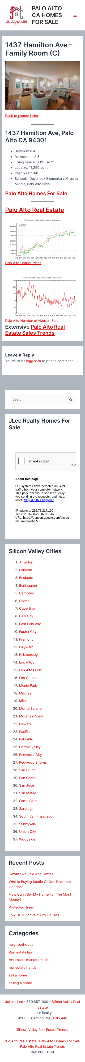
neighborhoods (21, 944)
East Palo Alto (30, 624)
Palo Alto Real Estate (34, 209)
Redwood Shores (33, 762)
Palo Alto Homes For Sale (36, 193)
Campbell (26, 593)
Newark (25, 724)
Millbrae (25, 693)
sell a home (18, 975)
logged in (33, 361)
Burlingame (28, 585)
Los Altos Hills (30, 670)
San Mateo (27, 793)
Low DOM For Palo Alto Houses (34, 915)
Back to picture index (22, 116)
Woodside (27, 839)
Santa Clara (28, 801)
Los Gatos (27, 678)
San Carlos (28, 778)
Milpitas (25, 701)
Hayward (26, 647)
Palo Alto (26, 739)
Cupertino (27, 608)
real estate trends (23, 967)
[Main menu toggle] (75, 15)
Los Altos (26, 662)
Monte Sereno (30, 708)
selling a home (20, 983)
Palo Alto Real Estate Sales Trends (35, 330)
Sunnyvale (27, 824)
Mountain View (31, 716)
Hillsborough (29, 655)
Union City (27, 831)
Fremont (26, 639)
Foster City (28, 632)
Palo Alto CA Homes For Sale (47, 15)
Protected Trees (21, 907)
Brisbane (26, 578)
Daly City (26, 616)
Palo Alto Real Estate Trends (42, 1046)
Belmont (25, 570)
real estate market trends (29, 960)
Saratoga (26, 809)
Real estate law (21, 952)
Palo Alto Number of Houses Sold (32, 321)
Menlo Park (28, 685)
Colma (24, 601)
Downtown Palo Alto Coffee (31, 874)
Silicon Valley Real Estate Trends (42, 1030)
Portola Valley (30, 747)
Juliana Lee (14, 1002)
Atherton (26, 562)
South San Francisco (35, 816)
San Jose (26, 785)
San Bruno (27, 770)
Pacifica (25, 732)
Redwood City (30, 755)
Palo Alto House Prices (23, 263)
